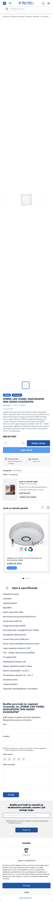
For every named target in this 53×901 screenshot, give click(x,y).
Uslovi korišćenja (25, 898)
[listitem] (25, 385)
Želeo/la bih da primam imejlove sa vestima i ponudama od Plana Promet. (28, 822)
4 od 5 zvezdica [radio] (19, 759)
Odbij (26, 892)
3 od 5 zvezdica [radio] (14, 759)
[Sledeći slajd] (48, 507)
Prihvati (26, 885)
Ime (5, 724)
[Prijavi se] (43, 3)
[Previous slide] (7, 200)
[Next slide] (46, 200)
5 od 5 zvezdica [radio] (23, 759)
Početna (6, 16)
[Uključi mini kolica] (49, 3)
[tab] (23, 578)
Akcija (7, 395)
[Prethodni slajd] (42, 507)
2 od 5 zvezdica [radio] (9, 759)
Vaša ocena (8, 754)
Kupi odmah (26, 450)
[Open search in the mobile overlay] (26, 9)
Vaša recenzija (9, 764)
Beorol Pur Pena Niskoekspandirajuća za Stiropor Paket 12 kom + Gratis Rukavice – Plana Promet (33, 488)
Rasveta (36, 16)
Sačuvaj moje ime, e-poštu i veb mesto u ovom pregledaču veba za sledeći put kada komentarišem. (25, 749)
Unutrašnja (45, 16)
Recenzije (6, 405)
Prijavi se (26, 830)
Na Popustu (17, 395)
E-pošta (6, 736)
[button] (28, 497)
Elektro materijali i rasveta (21, 16)
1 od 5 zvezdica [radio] (5, 759)
